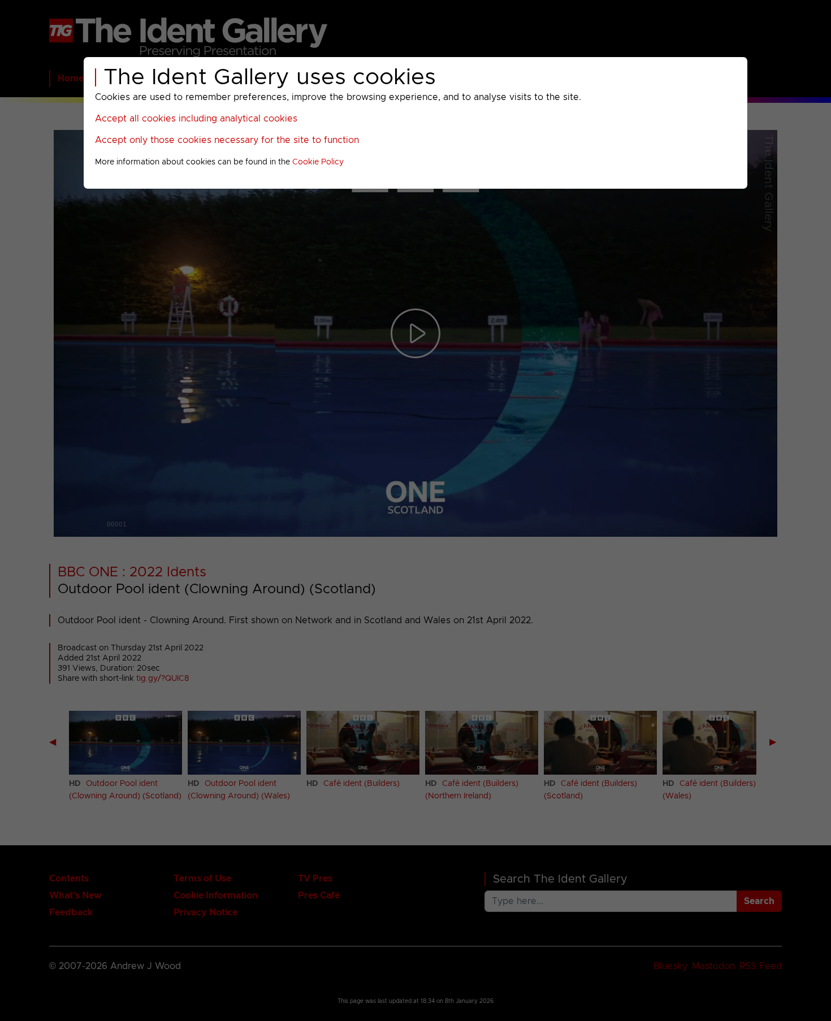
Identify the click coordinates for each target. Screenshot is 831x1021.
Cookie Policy (318, 162)
